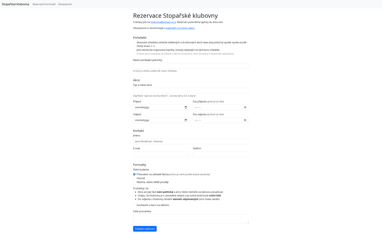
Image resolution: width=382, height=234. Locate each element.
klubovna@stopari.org (163, 22)
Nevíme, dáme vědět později (152, 182)
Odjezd (137, 114)
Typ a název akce (142, 85)
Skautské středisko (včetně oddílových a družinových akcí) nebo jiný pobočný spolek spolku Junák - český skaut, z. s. (192, 44)
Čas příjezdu (208, 101)
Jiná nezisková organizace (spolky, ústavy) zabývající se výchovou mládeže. (178, 49)
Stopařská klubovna (15, 4)
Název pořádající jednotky (147, 60)
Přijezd (137, 101)
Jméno (136, 135)
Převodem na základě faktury (173, 174)
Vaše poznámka (142, 211)
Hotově (141, 178)
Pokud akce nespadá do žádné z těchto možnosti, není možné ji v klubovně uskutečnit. (185, 53)
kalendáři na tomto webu (180, 28)
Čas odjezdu (208, 114)
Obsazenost (65, 4)
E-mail (136, 148)
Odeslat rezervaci (145, 228)
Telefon (197, 148)
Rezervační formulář (44, 4)
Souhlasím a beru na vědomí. (153, 205)
